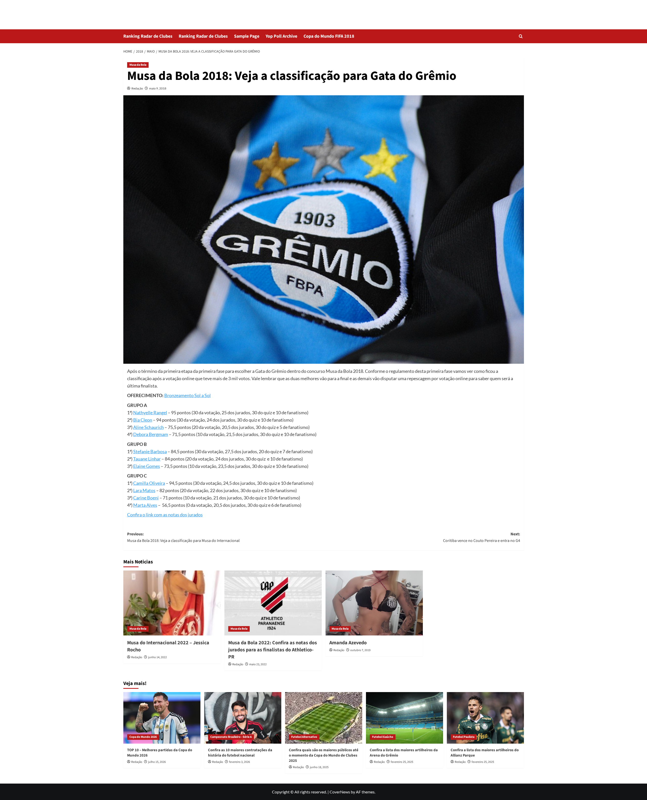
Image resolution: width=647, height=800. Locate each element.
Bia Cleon (142, 420)
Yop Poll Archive (281, 36)
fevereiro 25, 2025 (402, 762)
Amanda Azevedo (348, 642)
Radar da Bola (146, 11)
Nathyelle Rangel (150, 412)
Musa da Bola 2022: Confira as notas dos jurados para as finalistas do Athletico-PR (272, 649)
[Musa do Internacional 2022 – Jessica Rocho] (172, 602)
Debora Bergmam (150, 434)
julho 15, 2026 (157, 762)
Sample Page (246, 36)
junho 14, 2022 (157, 657)
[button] (521, 36)
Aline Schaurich (148, 427)
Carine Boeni (146, 497)
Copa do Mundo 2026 (143, 737)
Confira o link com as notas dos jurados (165, 514)
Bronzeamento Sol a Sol (187, 395)
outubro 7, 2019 (360, 650)
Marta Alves (145, 505)
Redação (137, 88)
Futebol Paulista (463, 737)
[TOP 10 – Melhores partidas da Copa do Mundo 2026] (161, 717)
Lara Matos (144, 490)
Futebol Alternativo (304, 737)
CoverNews (340, 791)
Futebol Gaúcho (382, 737)
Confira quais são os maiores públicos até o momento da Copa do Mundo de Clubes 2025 (323, 755)
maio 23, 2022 (258, 664)
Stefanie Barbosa (150, 451)
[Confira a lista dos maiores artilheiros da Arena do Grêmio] (404, 717)
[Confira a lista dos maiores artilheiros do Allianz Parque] (485, 717)
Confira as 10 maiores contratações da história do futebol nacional (240, 752)
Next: (481, 537)
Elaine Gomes (146, 466)
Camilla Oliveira (149, 483)
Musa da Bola (137, 65)
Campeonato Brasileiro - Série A (231, 737)
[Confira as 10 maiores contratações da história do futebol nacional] (242, 717)
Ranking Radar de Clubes (147, 36)
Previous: (183, 537)
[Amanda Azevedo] (374, 602)
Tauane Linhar (147, 459)
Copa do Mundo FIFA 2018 (329, 36)
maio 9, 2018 (157, 88)
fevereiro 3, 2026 (239, 762)
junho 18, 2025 (319, 767)
